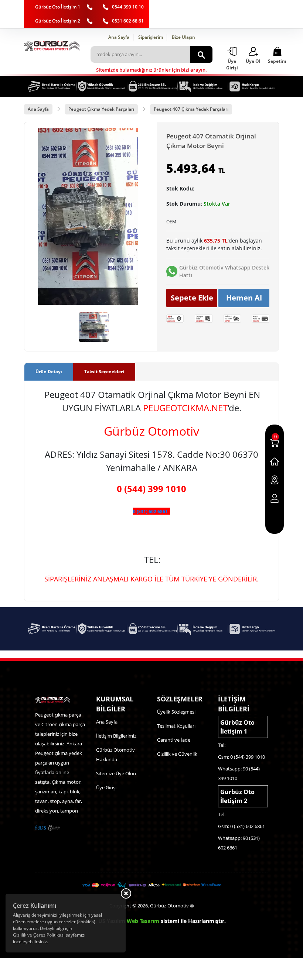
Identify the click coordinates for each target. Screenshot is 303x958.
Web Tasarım (143, 920)
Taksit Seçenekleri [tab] (104, 371)
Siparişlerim (150, 37)
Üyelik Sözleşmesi (176, 711)
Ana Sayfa (118, 37)
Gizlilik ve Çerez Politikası (39, 935)
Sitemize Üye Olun (116, 773)
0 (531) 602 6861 (150, 511)
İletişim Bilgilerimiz (116, 735)
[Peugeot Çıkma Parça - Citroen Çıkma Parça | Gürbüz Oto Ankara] (51, 45)
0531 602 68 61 (128, 21)
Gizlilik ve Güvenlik (177, 754)
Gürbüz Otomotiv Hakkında (115, 754)
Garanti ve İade (173, 739)
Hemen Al (244, 298)
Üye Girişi (106, 787)
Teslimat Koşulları (176, 725)
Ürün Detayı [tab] (48, 371)
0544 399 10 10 (128, 7)
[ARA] (201, 54)
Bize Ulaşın (183, 37)
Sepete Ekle (192, 298)
